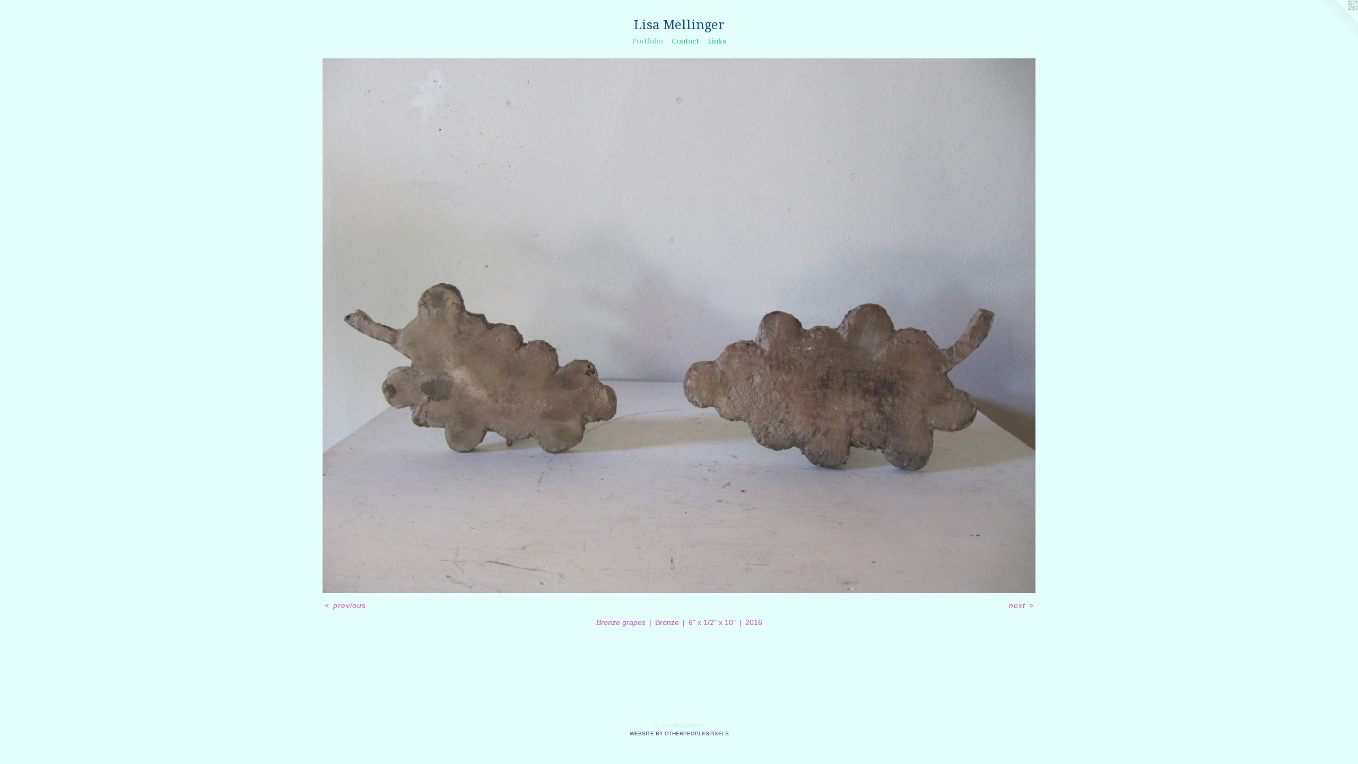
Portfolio (647, 41)
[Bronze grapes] (679, 325)
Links (717, 41)
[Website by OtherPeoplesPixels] (1337, 21)
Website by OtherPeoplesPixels (679, 733)
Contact (685, 41)
